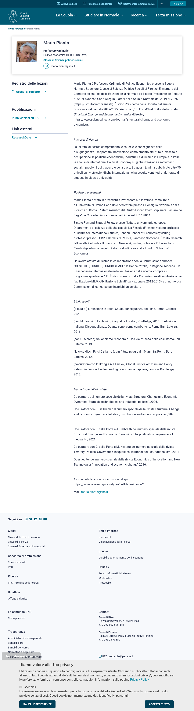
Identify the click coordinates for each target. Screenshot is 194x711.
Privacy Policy (139, 679)
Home (11, 28)
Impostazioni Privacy (21, 656)
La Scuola (64, 15)
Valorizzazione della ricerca (115, 541)
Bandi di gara (15, 642)
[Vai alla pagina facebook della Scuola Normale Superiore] (40, 519)
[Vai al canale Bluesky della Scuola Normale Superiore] (30, 519)
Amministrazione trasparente (25, 638)
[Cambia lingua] (164, 3)
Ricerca (137, 15)
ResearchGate (21, 137)
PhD (10, 566)
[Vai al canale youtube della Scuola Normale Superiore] (45, 519)
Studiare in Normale (101, 15)
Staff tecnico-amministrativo (139, 3)
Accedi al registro (28, 92)
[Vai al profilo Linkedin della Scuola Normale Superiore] (35, 519)
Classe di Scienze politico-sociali (26, 546)
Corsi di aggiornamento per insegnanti (121, 557)
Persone (20, 28)
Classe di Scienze (18, 541)
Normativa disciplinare (21, 652)
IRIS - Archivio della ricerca (23, 582)
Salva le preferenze (37, 704)
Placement (105, 537)
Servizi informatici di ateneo (115, 573)
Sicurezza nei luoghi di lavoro (25, 656)
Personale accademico (99, 3)
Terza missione (168, 15)
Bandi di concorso (18, 647)
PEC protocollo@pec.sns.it (118, 656)
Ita (161, 4)
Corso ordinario (17, 562)
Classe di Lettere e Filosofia (24, 537)
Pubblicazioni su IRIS (26, 118)
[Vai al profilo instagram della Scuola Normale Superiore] (26, 519)
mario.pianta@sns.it (63, 66)
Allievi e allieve (69, 3)
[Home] (19, 16)
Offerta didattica (17, 598)
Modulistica (105, 578)
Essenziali (29, 687)
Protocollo (105, 582)
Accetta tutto (159, 704)
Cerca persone (16, 618)
